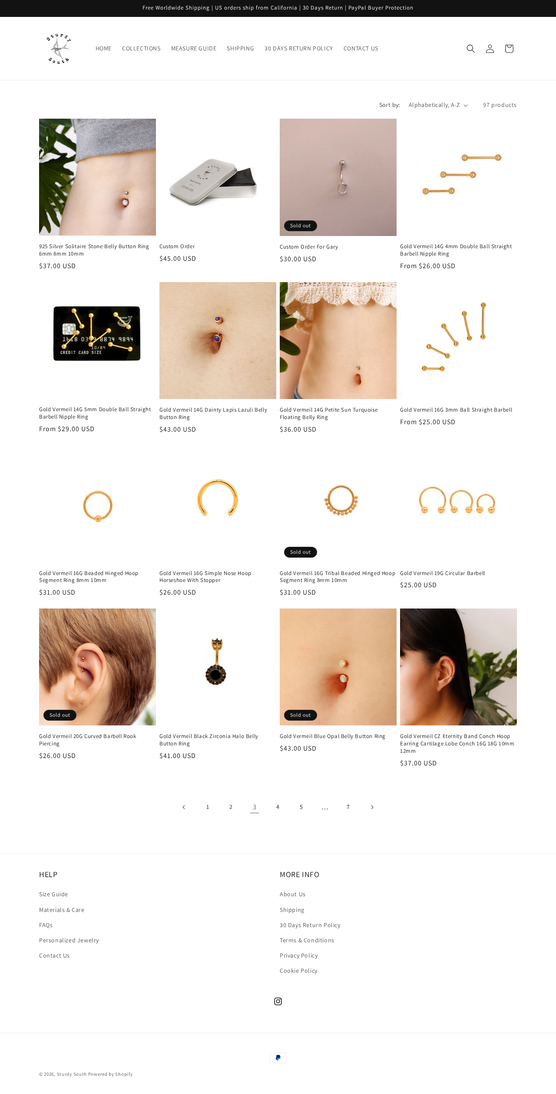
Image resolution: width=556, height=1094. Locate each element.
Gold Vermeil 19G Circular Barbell (442, 573)
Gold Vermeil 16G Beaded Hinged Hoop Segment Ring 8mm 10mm (89, 577)
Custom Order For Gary (309, 246)
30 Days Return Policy (310, 925)
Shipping (292, 910)
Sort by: (389, 105)
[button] (470, 48)
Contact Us (54, 955)
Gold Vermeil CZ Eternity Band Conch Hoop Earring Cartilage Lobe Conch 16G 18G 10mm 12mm (457, 744)
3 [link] (255, 806)
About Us (293, 894)
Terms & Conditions (307, 940)
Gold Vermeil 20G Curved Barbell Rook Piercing (87, 740)
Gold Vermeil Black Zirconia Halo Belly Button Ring (208, 740)
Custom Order (177, 246)
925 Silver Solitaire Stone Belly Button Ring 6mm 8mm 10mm (94, 250)
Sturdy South (72, 1074)
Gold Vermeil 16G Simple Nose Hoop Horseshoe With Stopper (205, 577)
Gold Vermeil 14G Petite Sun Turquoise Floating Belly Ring (328, 413)
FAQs (46, 925)
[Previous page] (184, 807)
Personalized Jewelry (69, 940)
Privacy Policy (299, 955)
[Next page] (371, 807)
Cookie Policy (299, 970)
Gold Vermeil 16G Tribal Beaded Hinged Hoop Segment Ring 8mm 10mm (337, 577)
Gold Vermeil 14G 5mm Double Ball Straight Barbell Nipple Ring (95, 413)
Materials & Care (62, 910)
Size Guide (53, 894)
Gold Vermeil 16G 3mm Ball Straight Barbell (456, 409)
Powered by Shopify (110, 1074)
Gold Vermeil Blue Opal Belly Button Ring (333, 736)
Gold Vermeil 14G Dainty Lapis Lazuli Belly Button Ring (213, 413)
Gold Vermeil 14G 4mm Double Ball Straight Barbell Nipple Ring (456, 250)
